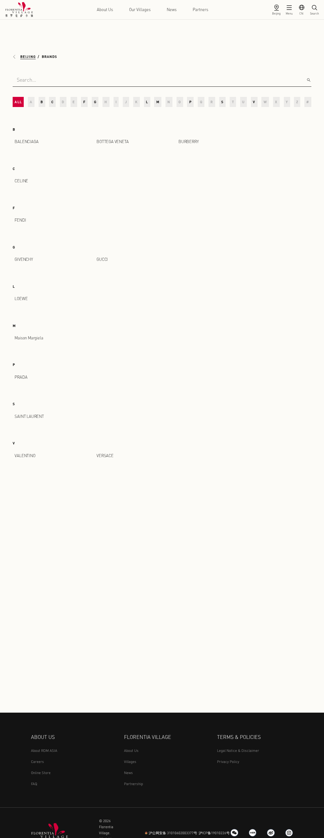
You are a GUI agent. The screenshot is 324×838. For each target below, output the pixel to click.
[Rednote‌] (253, 833)
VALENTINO (25, 455)
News (172, 9)
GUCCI (102, 259)
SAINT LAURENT (29, 416)
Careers (37, 761)
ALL (18, 101)
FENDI (20, 220)
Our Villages (140, 9)
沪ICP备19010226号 (214, 832)
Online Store (41, 772)
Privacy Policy (228, 761)
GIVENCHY (24, 259)
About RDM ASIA (44, 750)
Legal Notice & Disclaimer (238, 750)
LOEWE (21, 298)
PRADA (21, 377)
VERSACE (105, 455)
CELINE (21, 180)
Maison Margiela (29, 337)
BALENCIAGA (26, 141)
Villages (130, 761)
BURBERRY (188, 141)
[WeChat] (234, 833)
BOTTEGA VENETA (112, 141)
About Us (105, 9)
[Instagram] (289, 833)
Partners (200, 9)
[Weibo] (271, 833)
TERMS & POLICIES (239, 737)
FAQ (34, 783)
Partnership (133, 783)
